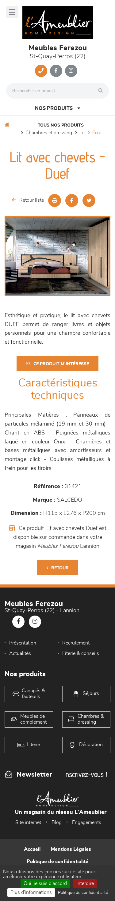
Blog (57, 822)
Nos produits (54, 108)
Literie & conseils (80, 653)
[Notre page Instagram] (71, 71)
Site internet (28, 822)
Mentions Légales (71, 849)
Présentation (22, 642)
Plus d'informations (31, 892)
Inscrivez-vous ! (85, 774)
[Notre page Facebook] (56, 71)
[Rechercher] (102, 91)
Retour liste (31, 200)
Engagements (86, 822)
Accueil (32, 849)
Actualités (20, 653)
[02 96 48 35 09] (41, 71)
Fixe (96, 132)
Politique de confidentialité (57, 861)
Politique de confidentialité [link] (83, 893)
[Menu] (12, 12)
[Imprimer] (54, 200)
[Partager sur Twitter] (88, 200)
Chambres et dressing (48, 132)
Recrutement (76, 642)
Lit (82, 132)
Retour (60, 568)
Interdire (85, 883)
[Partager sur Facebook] (71, 200)
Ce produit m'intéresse (61, 364)
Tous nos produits (61, 125)
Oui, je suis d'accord (45, 883)
